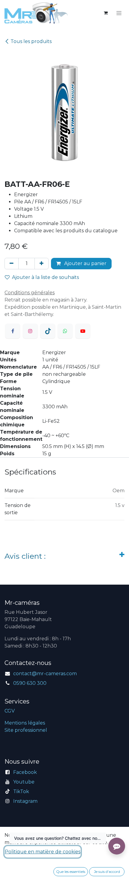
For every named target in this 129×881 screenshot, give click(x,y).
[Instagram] (30, 331)
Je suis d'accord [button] (107, 871)
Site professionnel (25, 730)
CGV (9, 711)
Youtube (23, 782)
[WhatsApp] (65, 331)
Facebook (25, 772)
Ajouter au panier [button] (84, 263)
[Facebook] (12, 331)
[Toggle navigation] (118, 13)
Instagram (25, 801)
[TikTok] (47, 331)
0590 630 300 (29, 683)
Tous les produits (31, 41)
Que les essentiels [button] (70, 871)
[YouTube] (83, 331)
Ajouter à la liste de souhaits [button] (45, 277)
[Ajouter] (41, 263)
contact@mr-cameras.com (45, 673)
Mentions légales (24, 723)
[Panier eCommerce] (105, 13)
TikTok (21, 791)
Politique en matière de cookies (42, 852)
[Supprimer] (11, 263)
